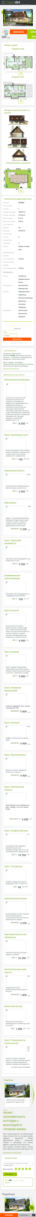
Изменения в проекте (14, 470)
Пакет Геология (11, 610)
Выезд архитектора (13, 1006)
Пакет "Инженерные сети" (16, 435)
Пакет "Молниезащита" (15, 754)
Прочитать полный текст (11, 368)
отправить (9, 1174)
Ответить (7, 1182)
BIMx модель (10, 502)
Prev (4, 17)
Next (31, 17)
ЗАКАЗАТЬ (18, 31)
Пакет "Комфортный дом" (16, 830)
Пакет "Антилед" (12, 722)
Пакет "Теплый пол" (13, 866)
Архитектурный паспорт (15, 898)
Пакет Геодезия (11, 651)
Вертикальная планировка (16, 379)
